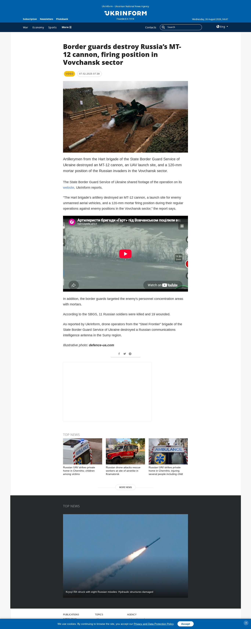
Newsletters (46, 19)
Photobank (62, 19)
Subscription (30, 19)
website (68, 187)
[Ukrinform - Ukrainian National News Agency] (125, 13)
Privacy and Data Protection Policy (153, 623)
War (25, 27)
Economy (38, 27)
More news (125, 487)
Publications (71, 614)
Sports (52, 27)
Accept (185, 623)
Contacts (150, 27)
